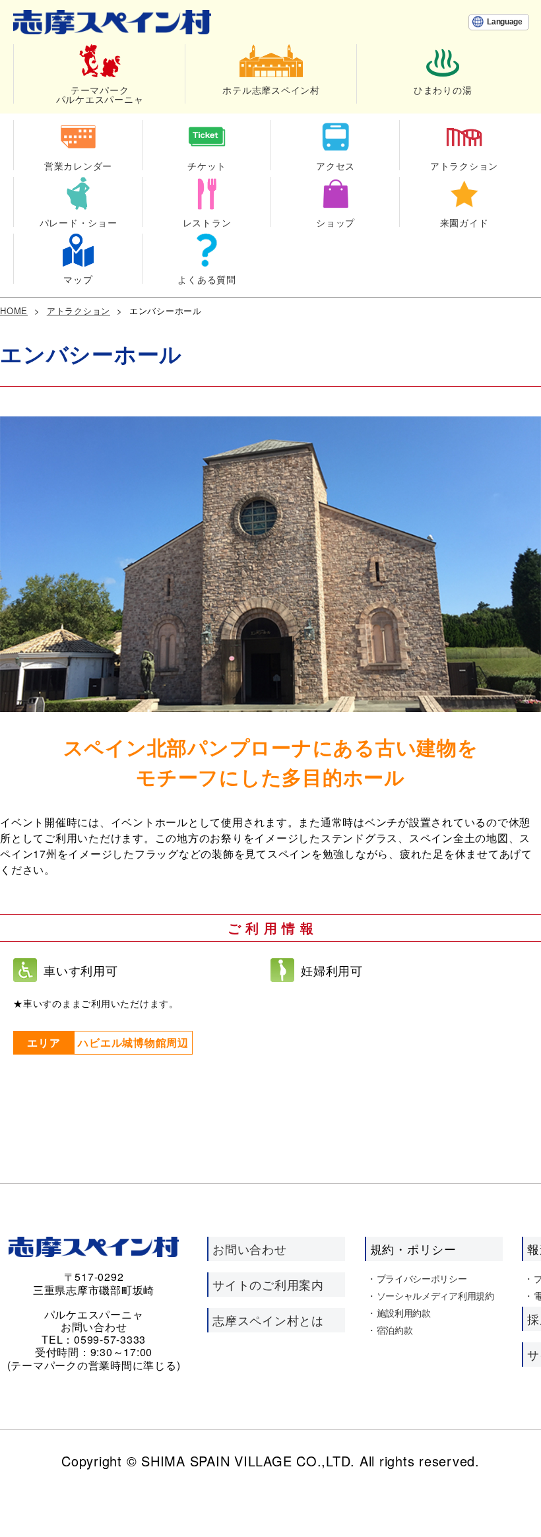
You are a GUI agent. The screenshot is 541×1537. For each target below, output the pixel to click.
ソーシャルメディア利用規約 (435, 1295)
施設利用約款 (404, 1313)
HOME (14, 310)
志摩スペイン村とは (268, 1319)
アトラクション (78, 310)
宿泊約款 (395, 1330)
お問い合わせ (249, 1248)
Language (505, 21)
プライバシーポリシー (422, 1278)
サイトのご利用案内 (268, 1284)
